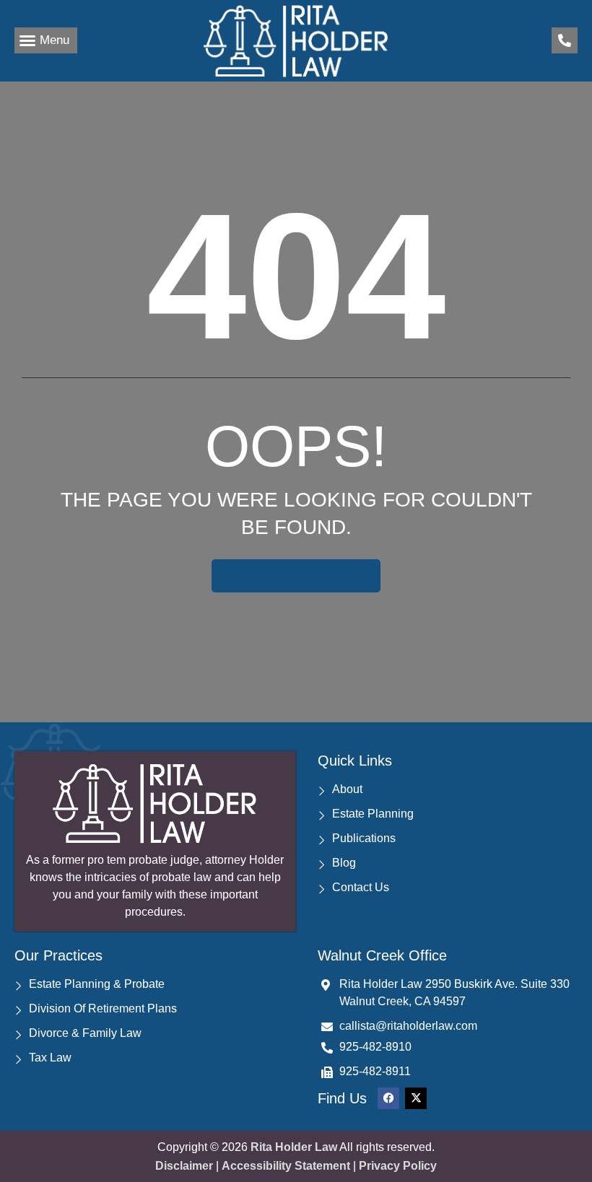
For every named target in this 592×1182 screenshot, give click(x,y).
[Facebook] (388, 1098)
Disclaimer (184, 1166)
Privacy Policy (398, 1166)
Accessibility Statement (286, 1166)
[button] (45, 40)
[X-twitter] (416, 1098)
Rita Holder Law (294, 1147)
